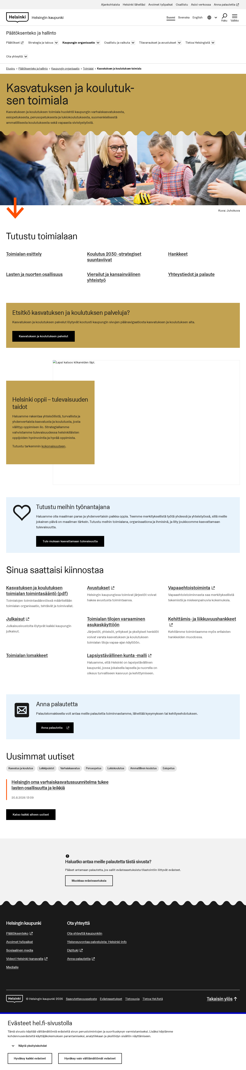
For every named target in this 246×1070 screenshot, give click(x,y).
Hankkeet (178, 254)
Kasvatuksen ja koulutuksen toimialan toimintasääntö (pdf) (37, 590)
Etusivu (10, 68)
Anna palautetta (57, 728)
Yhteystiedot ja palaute (191, 274)
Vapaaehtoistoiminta (192, 588)
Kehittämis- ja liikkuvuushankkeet (204, 622)
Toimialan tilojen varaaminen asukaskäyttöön (116, 622)
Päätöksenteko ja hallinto (33, 68)
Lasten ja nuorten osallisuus (34, 274)
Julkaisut (18, 619)
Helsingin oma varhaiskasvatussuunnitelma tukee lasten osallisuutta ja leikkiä (60, 785)
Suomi (170, 17)
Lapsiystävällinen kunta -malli (120, 655)
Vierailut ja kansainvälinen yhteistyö (113, 277)
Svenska (183, 17)
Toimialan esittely (24, 254)
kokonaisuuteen (53, 446)
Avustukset (101, 588)
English (198, 17)
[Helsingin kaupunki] (14, 999)
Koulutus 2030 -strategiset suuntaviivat (114, 257)
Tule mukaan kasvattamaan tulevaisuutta (70, 541)
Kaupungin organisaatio (65, 68)
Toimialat (88, 68)
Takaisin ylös (220, 999)
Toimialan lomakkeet (27, 655)
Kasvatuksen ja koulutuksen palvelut (43, 336)
